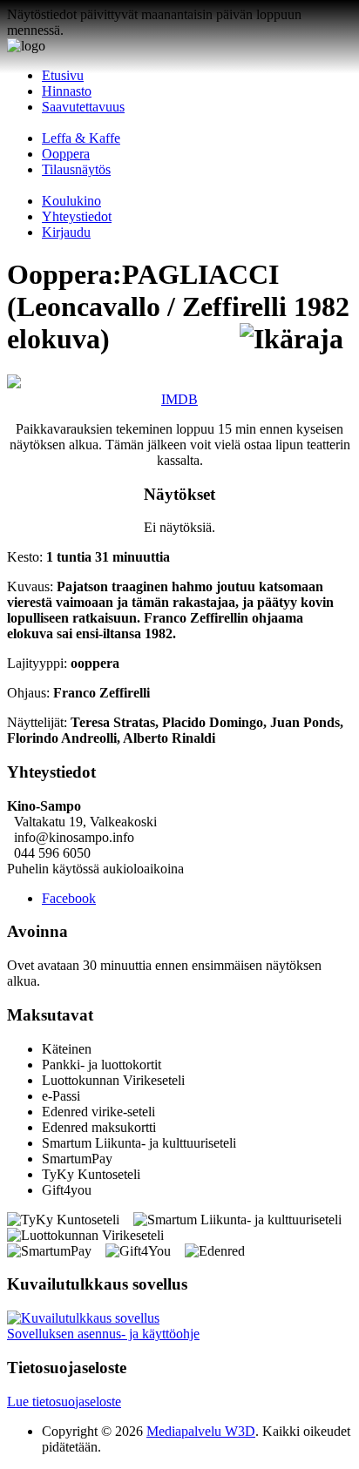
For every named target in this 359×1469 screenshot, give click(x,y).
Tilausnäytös (76, 169)
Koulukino (71, 200)
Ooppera (66, 153)
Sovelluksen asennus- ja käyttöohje (103, 1333)
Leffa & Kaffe (81, 138)
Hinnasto (66, 91)
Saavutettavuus (83, 106)
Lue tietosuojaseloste (64, 1401)
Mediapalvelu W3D (200, 1431)
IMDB (179, 399)
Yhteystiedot (77, 216)
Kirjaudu (66, 232)
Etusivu (63, 75)
